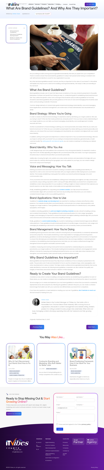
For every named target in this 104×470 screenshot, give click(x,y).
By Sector (38, 442)
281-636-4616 (90, 4)
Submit (60, 429)
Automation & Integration (52, 457)
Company (58, 4)
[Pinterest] (16, 448)
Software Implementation (52, 451)
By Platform (38, 446)
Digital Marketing (14, 373)
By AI (37, 449)
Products (44, 4)
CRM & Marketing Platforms (50, 454)
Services (37, 4)
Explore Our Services (13, 414)
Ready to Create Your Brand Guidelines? (16, 38)
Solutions (30, 4)
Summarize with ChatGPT (43, 14)
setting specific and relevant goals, (52, 141)
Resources (51, 4)
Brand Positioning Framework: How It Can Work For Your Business (82, 363)
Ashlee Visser (16, 14)
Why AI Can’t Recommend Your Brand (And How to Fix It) (19, 363)
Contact (65, 4)
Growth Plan (72, 4)
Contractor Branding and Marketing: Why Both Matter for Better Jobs (50, 363)
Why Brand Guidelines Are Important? (16, 35)
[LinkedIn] (11, 448)
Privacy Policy (94, 467)
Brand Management (15, 371)
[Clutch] (18, 448)
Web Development (50, 448)
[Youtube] (13, 448)
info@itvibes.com (17, 452)
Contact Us (66, 451)
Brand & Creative (50, 445)
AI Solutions (48, 460)
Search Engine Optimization (17, 375)
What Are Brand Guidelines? (14, 31)
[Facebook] (6, 448)
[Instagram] (9, 448)
